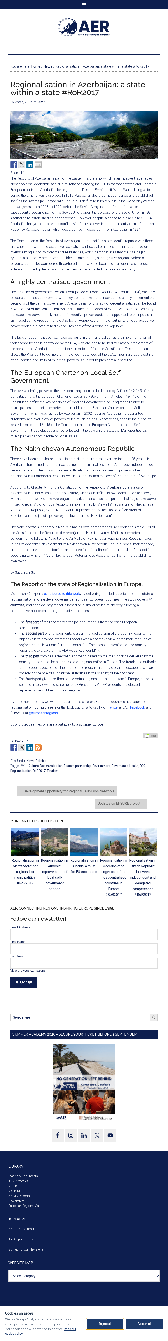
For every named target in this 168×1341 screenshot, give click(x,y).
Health (134, 766)
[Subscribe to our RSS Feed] (38, 747)
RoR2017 (39, 771)
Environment (101, 766)
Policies (41, 760)
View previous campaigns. (28, 970)
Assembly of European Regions (83, 27)
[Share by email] (38, 164)
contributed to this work (62, 594)
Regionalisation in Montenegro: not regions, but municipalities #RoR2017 (25, 871)
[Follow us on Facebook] (13, 747)
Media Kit (14, 1191)
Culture (34, 766)
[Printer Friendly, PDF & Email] (150, 735)
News (30, 760)
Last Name (17, 956)
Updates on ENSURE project (121, 803)
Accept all (144, 1323)
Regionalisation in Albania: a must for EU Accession (84, 866)
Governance (120, 766)
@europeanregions (43, 713)
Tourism (52, 771)
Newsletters (16, 1201)
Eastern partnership (77, 766)
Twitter (113, 707)
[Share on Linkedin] (29, 164)
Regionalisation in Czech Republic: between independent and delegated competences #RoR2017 (142, 877)
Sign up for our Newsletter (26, 1249)
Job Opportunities (20, 1239)
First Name (18, 941)
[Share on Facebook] (13, 164)
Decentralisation (51, 766)
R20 (142, 766)
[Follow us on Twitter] (21, 747)
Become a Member (21, 1229)
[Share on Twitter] (21, 164)
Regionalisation (21, 771)
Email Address (20, 927)
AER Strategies (18, 1181)
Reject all (105, 1323)
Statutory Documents (23, 1176)
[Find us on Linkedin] (29, 747)
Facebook (137, 707)
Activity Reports (19, 1196)
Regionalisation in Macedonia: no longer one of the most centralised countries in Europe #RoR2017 (113, 877)
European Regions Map (24, 1206)
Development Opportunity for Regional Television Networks (66, 791)
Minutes (13, 1186)
